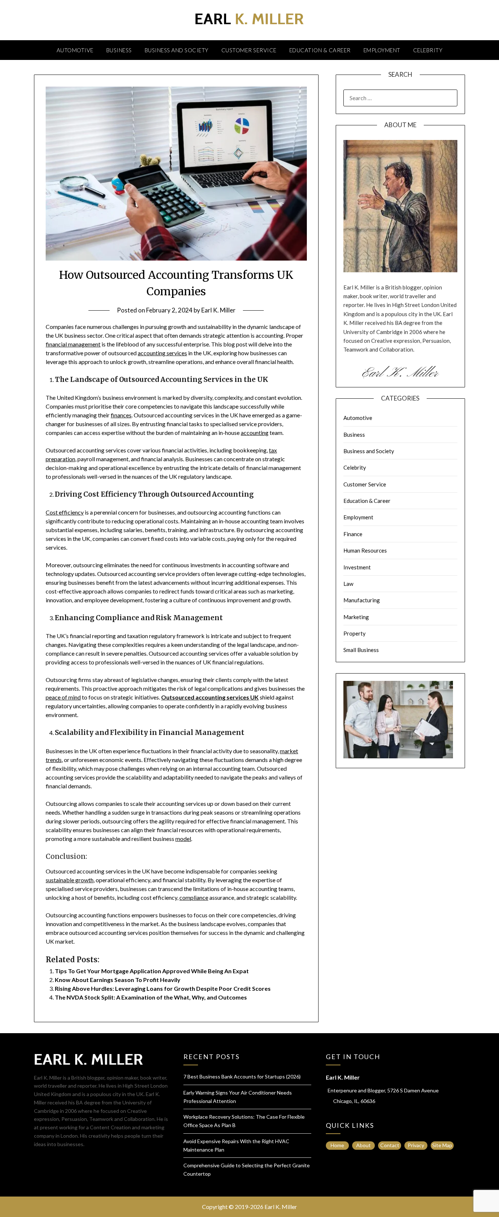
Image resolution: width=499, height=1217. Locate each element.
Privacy (416, 1145)
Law (348, 583)
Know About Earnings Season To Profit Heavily (117, 979)
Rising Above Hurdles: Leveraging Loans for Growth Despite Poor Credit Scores (163, 988)
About (363, 1145)
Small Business (361, 650)
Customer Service (249, 50)
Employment (381, 50)
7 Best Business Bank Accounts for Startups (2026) (242, 1076)
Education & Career (320, 50)
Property (354, 633)
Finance (352, 534)
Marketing (356, 617)
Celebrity (428, 50)
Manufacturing (361, 600)
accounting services (162, 352)
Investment (357, 567)
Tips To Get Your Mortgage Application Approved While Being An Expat (152, 970)
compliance (193, 897)
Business (119, 50)
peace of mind (63, 697)
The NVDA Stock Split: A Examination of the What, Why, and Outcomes (151, 997)
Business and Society (177, 50)
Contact (389, 1145)
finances (121, 415)
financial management (73, 344)
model (183, 838)
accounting (254, 432)
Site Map (442, 1145)
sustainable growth (70, 879)
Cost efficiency (65, 512)
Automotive (75, 50)
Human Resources (365, 550)
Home (337, 1145)
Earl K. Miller (218, 310)
